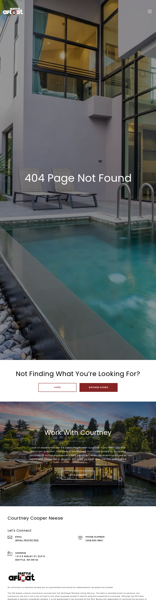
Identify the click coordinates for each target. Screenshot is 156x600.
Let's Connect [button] (78, 475)
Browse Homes (98, 387)
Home (57, 387)
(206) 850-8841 (94, 540)
